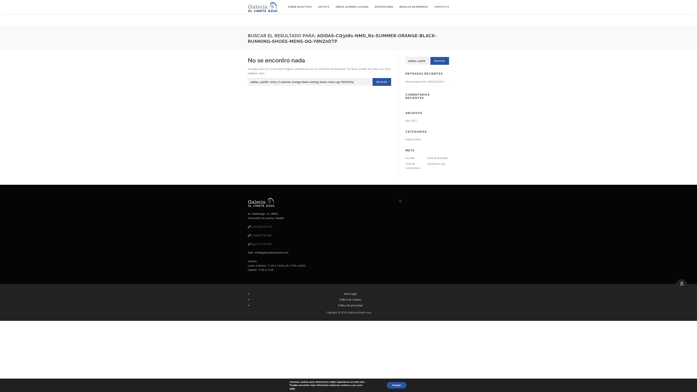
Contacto (441, 6)
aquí (292, 388)
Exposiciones (384, 6)
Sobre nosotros (300, 6)
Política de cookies (350, 299)
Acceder (410, 158)
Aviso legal (350, 293)
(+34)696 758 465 (261, 235)
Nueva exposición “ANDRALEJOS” (425, 81)
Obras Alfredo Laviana (352, 6)
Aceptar (396, 385)
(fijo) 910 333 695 (261, 244)
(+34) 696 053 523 (261, 226)
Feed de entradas (437, 158)
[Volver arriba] (681, 283)
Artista (323, 6)
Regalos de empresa (414, 6)
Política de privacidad (350, 305)
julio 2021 (411, 120)
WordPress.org (436, 164)
